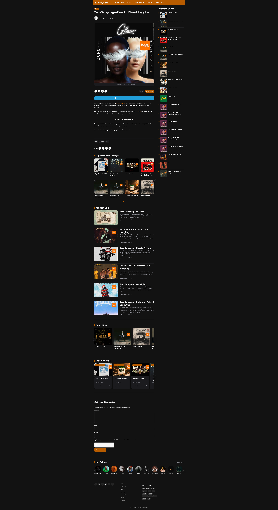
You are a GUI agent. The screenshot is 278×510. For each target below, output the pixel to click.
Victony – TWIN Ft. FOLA (174, 104)
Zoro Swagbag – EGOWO (132, 211)
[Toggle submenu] (132, 2)
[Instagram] (102, 484)
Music (122, 2)
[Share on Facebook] (105, 91)
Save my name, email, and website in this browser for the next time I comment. (116, 439)
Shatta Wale (144, 496)
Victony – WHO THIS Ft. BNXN (175, 146)
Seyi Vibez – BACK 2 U (101, 174)
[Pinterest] (112, 484)
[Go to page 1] (123, 201)
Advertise (123, 492)
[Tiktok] (109, 484)
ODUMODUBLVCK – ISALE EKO (175, 79)
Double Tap (138, 111)
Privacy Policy (124, 486)
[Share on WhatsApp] (95, 91)
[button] (102, 91)
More (162, 2)
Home (117, 2)
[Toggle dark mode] (182, 2)
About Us (123, 489)
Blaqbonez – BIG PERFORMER (175, 54)
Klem (96, 141)
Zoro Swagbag (120, 103)
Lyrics (157, 2)
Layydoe (102, 141)
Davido (155, 496)
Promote (123, 500)
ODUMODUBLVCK (145, 488)
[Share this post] (109, 386)
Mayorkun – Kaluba (131, 174)
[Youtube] (105, 484)
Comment (150, 91)
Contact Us (123, 494)
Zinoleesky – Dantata (132, 195)
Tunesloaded (102, 17)
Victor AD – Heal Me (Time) (175, 154)
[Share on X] (99, 91)
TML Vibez (144, 493)
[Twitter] (99, 484)
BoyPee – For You (172, 87)
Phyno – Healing (145, 195)
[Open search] (178, 2)
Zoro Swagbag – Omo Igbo (133, 284)
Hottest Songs (140, 2)
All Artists (179, 462)
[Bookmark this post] (131, 220)
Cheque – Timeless (100, 346)
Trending (150, 2)
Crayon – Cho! (171, 96)
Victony (150, 496)
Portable (152, 488)
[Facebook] (95, 484)
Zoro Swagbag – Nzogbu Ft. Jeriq (135, 248)
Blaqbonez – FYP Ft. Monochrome (119, 347)
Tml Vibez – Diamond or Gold (175, 21)
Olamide (144, 498)
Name (96, 425)
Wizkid (149, 498)
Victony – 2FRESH (172, 121)
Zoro (107, 141)
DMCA (122, 497)
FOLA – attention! (172, 163)
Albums (128, 2)
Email (96, 432)
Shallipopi (150, 493)
